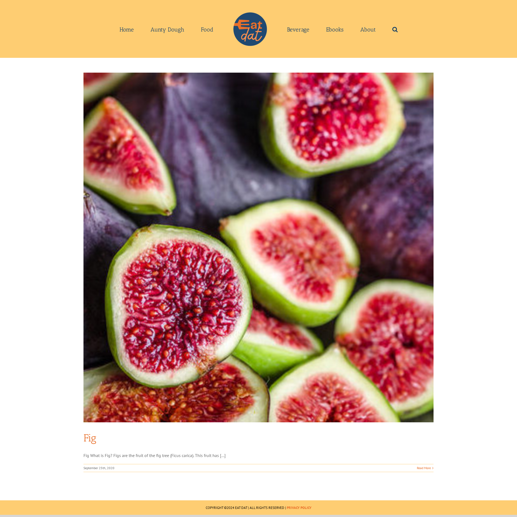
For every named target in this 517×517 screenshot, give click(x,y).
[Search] (356, 29)
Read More (424, 468)
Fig (89, 438)
